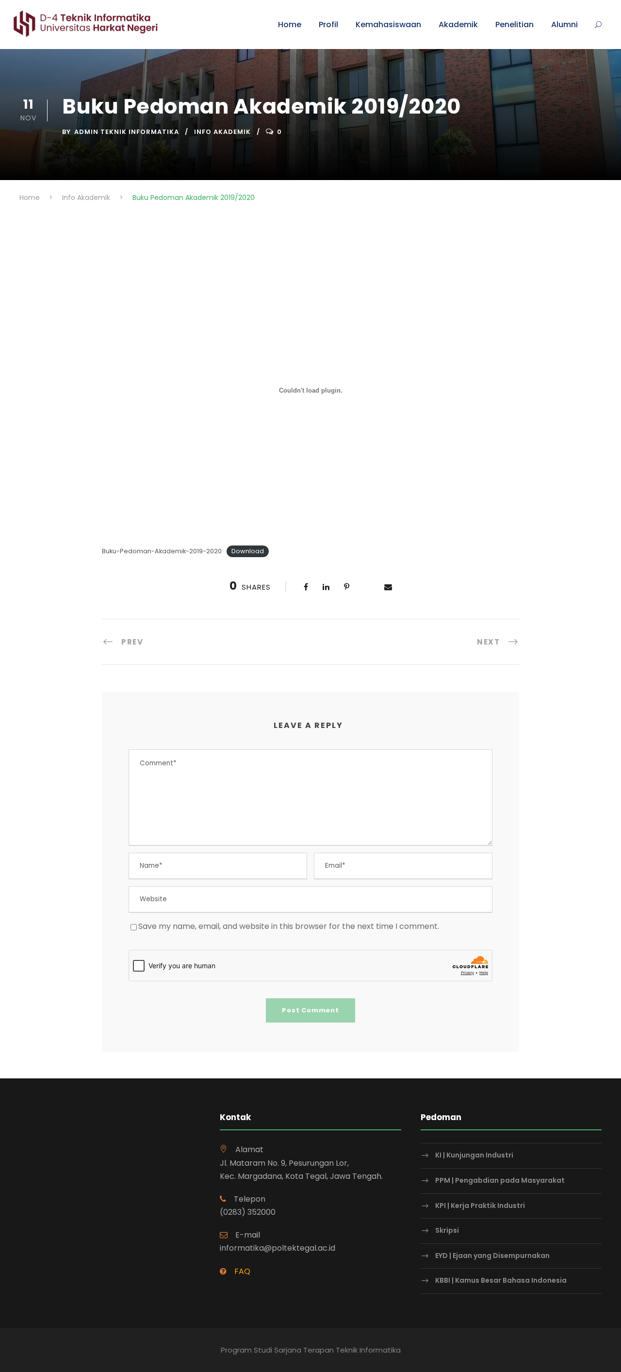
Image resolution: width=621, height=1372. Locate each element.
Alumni (564, 24)
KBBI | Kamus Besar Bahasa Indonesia (501, 1280)
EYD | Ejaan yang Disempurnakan (492, 1255)
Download (247, 551)
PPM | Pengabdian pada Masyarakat (500, 1180)
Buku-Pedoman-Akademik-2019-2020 (162, 551)
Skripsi (447, 1230)
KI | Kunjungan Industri (474, 1155)
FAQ (242, 1271)
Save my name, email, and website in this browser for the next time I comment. (288, 926)
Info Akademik (222, 131)
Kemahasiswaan (388, 24)
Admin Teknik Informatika (126, 131)
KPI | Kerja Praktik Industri (480, 1205)
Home (289, 24)
